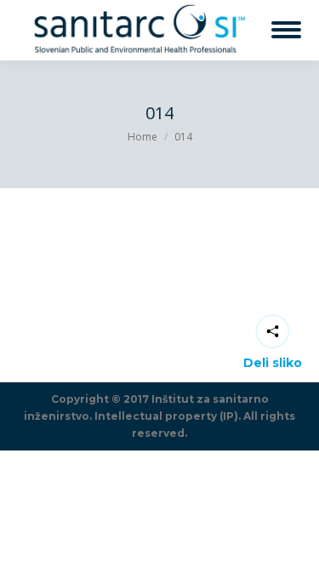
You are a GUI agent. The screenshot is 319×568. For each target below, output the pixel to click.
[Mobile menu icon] (286, 30)
